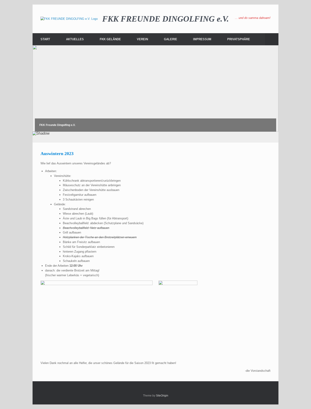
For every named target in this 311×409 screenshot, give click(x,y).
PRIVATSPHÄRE (238, 39)
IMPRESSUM (202, 39)
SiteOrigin (162, 395)
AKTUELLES (75, 39)
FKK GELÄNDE (110, 39)
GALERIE (170, 39)
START (45, 39)
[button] (271, 39)
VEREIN (142, 39)
